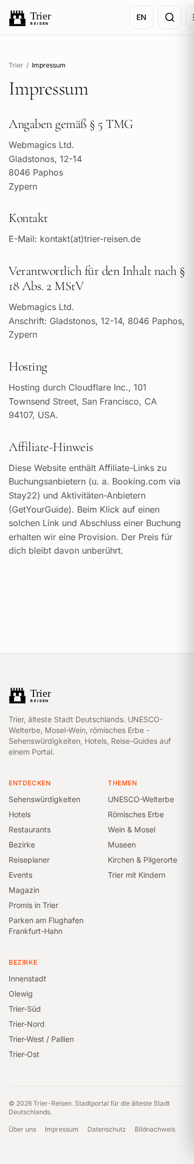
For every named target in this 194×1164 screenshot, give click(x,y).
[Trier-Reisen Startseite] (62, 17)
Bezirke (22, 844)
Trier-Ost (24, 1054)
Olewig (21, 993)
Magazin (24, 889)
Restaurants (30, 829)
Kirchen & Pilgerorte (142, 859)
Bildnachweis (155, 1129)
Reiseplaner (29, 859)
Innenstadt (27, 978)
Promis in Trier (33, 905)
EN (141, 17)
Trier (16, 65)
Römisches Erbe (136, 814)
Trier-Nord (27, 1023)
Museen (122, 844)
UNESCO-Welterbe (141, 799)
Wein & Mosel (131, 829)
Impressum (62, 1129)
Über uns (22, 1129)
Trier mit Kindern (136, 874)
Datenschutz (106, 1129)
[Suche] (170, 17)
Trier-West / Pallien (41, 1039)
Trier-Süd (25, 1008)
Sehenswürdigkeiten (44, 799)
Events (20, 874)
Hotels (20, 814)
